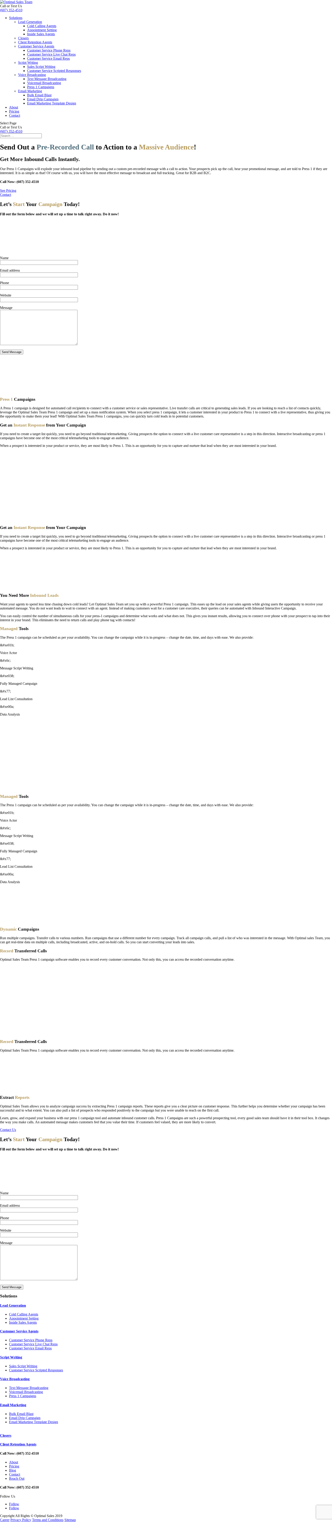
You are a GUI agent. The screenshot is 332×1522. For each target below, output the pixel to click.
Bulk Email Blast (39, 95)
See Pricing (8, 190)
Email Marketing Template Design (51, 103)
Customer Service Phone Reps (48, 50)
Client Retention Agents (35, 42)
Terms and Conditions (47, 1520)
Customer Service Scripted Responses (54, 71)
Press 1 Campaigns (40, 87)
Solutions (15, 18)
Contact (14, 115)
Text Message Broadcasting (46, 79)
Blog (12, 1470)
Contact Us (8, 1130)
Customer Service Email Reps (48, 58)
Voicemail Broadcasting (44, 83)
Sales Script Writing (41, 67)
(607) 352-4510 (11, 10)
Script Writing (28, 62)
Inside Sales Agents (41, 34)
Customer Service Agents (36, 46)
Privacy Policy (20, 1520)
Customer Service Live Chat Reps (51, 54)
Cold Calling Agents (41, 26)
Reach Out (16, 1478)
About (13, 107)
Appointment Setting (42, 30)
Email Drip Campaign (42, 99)
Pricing (14, 111)
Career (4, 1520)
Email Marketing (30, 91)
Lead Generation (30, 22)
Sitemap (70, 1520)
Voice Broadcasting (32, 75)
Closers (23, 38)
